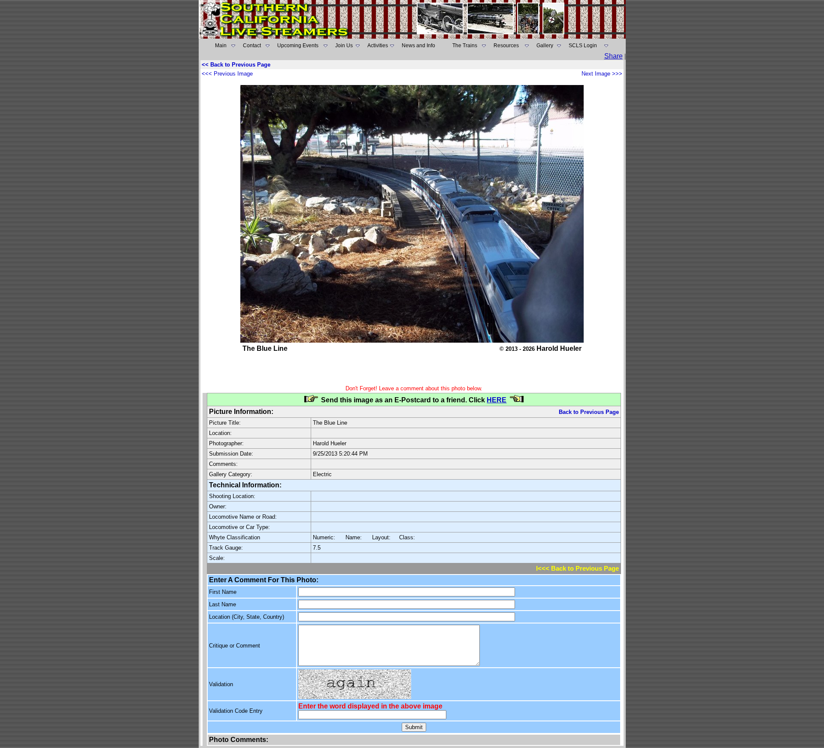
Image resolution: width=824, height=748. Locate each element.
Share (613, 56)
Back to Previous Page (589, 412)
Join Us (344, 46)
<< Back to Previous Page (236, 64)
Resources (506, 46)
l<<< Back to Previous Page (577, 568)
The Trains (464, 46)
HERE (496, 400)
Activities (377, 46)
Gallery (544, 46)
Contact (252, 46)
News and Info (418, 46)
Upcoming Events (297, 46)
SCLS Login (583, 46)
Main (221, 46)
